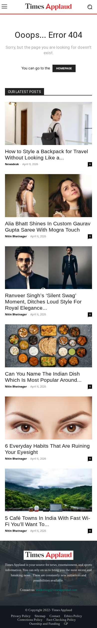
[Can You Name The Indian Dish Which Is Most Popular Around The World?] (48, 345)
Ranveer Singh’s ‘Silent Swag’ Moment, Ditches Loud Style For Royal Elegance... (43, 301)
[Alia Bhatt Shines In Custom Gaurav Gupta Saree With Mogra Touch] (48, 195)
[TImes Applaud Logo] (48, 6)
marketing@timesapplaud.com (56, 590)
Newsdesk (12, 164)
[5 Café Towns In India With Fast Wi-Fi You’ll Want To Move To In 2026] (48, 490)
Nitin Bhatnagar (16, 236)
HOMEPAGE (64, 68)
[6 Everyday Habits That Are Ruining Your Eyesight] (48, 417)
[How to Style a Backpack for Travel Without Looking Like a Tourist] (48, 123)
